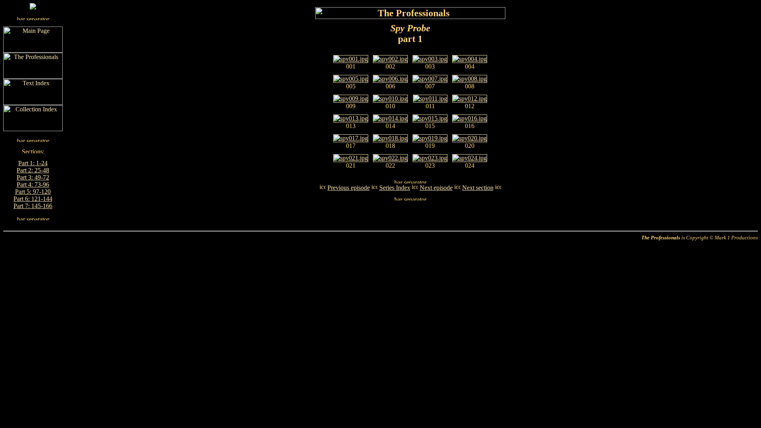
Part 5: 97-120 (33, 191)
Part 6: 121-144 (32, 198)
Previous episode (348, 187)
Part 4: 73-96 (33, 184)
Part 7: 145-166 (32, 206)
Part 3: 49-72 (33, 177)
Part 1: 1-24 (33, 163)
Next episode (436, 187)
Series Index (394, 187)
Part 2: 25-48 (33, 170)
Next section (477, 187)
